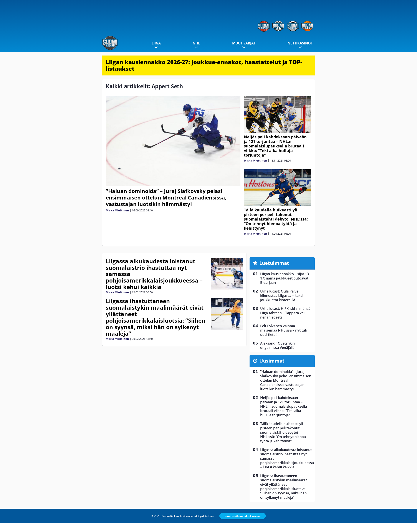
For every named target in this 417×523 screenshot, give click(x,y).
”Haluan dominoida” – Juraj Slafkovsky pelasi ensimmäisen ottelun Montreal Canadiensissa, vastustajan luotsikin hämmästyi (166, 197)
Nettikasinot (300, 43)
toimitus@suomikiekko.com (243, 516)
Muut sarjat (244, 43)
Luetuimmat (274, 263)
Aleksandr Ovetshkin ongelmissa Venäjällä (277, 345)
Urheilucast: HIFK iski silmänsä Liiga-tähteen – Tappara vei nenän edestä (285, 313)
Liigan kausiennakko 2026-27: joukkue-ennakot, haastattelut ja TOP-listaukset (204, 65)
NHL (196, 43)
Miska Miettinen (117, 210)
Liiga (156, 43)
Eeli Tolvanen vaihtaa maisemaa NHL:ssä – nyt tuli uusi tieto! (283, 330)
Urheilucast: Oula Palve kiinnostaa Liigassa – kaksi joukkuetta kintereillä (281, 295)
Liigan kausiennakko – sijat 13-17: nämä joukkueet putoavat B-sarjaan (285, 278)
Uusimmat (272, 360)
